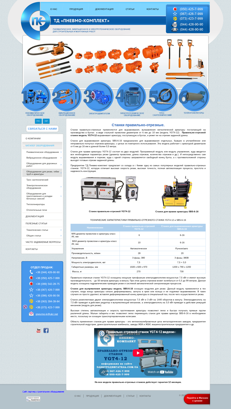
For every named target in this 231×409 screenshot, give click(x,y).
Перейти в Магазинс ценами (197, 399)
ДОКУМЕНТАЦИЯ (104, 9)
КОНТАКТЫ (153, 9)
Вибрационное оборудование (41, 157)
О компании (33, 138)
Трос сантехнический (37, 179)
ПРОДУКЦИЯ (76, 9)
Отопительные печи (36, 210)
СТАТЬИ (130, 9)
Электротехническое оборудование (37, 186)
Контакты (32, 249)
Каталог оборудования (40, 145)
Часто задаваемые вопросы (43, 242)
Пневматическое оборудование (42, 152)
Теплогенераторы (35, 204)
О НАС (53, 9)
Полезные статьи (36, 223)
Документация (35, 216)
